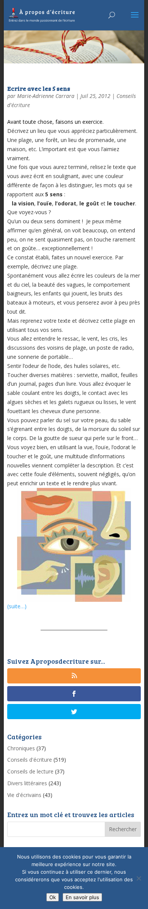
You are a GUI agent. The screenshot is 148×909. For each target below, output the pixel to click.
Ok (52, 897)
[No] (138, 878)
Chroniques (21, 748)
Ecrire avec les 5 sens (38, 88)
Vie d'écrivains (24, 795)
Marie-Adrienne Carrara (45, 95)
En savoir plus (82, 897)
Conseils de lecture (30, 771)
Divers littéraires (27, 783)
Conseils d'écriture (29, 759)
